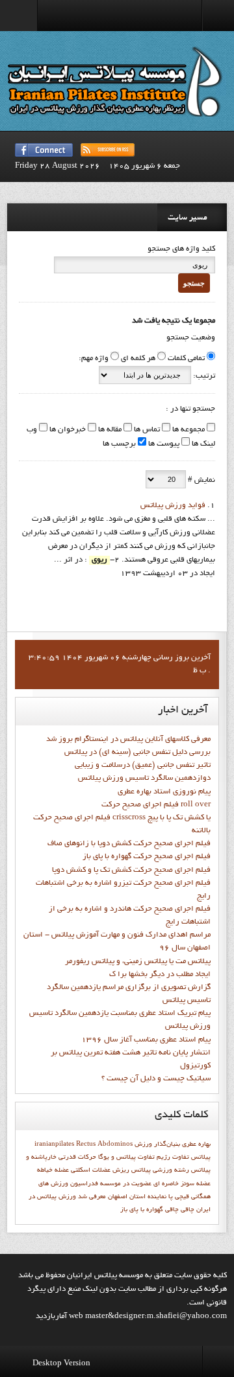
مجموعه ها (187, 430)
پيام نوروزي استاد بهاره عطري (164, 792)
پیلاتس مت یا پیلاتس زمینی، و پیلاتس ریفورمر (138, 962)
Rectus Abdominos (104, 1144)
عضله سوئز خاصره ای (182, 1184)
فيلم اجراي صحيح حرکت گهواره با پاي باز (147, 857)
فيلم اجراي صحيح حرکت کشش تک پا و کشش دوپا (131, 870)
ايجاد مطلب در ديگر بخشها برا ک (160, 975)
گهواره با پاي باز (141, 1210)
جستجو (194, 283)
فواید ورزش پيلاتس (172, 506)
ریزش (120, 1170)
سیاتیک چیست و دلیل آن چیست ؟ (156, 1079)
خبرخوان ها (66, 430)
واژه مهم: (94, 359)
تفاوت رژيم (173, 1157)
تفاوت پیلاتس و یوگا (126, 1157)
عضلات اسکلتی (90, 1170)
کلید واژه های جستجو (181, 249)
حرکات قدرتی (77, 1157)
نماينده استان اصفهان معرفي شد (122, 1197)
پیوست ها (162, 444)
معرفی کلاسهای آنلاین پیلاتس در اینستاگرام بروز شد (128, 740)
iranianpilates (54, 1144)
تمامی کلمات (186, 359)
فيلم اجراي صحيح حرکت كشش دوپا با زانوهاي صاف (129, 844)
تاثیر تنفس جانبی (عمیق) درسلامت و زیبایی (143, 765)
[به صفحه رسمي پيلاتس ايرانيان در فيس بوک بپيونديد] (44, 150)
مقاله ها (109, 430)
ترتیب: (203, 376)
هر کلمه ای (138, 359)
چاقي (187, 1210)
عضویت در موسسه (125, 1184)
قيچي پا (178, 1197)
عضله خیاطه (53, 1170)
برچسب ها (119, 444)
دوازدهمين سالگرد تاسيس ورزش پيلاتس (144, 778)
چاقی (172, 1210)
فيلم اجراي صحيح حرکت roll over (156, 805)
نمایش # (200, 480)
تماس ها (146, 430)
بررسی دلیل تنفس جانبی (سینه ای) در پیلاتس (137, 753)
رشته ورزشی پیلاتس (160, 1170)
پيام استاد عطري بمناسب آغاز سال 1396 (146, 1040)
